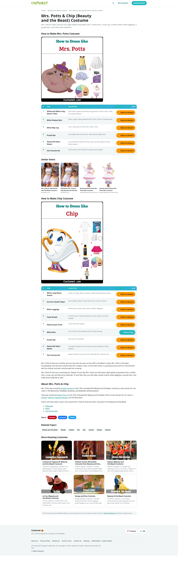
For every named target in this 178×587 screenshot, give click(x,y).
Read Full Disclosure (110, 513)
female (63, 430)
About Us (34, 541)
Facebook (62, 417)
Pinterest (52, 417)
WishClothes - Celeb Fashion (102, 541)
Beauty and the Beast (50, 430)
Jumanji (44, 397)
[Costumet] (39, 3)
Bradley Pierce (61, 395)
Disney (99, 430)
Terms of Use (66, 541)
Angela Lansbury (67, 388)
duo (84, 430)
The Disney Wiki (51, 411)
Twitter (72, 417)
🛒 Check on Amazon (125, 113)
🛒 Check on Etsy (127, 332)
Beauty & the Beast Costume (57, 10)
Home (43, 10)
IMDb (47, 408)
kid (78, 430)
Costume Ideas (139, 3)
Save (46, 40)
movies (91, 430)
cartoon (107, 430)
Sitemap (87, 541)
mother (71, 430)
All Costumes (123, 3)
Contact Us (77, 541)
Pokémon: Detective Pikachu (57, 397)
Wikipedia (49, 406)
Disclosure (56, 541)
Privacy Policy (45, 541)
